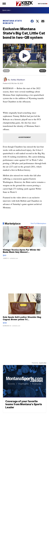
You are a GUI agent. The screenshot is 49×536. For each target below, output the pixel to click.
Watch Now (42, 3)
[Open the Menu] (4, 4)
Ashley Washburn (18, 80)
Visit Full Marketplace (38, 223)
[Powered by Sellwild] (42, 363)
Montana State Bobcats (12, 22)
